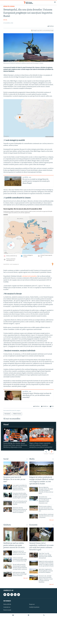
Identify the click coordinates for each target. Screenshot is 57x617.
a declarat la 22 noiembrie (29, 276)
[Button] (51, 26)
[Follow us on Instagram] (11, 594)
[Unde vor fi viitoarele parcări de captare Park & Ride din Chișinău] (7, 502)
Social (5, 459)
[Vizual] (13, 615)
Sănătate (7, 525)
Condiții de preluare (34, 607)
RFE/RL (5, 20)
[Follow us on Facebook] (4, 594)
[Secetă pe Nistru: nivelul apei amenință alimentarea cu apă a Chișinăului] (33, 516)
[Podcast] (28, 615)
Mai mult (51, 520)
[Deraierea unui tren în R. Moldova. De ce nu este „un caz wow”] (15, 468)
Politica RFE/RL (7, 604)
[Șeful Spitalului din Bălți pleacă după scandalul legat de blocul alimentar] (7, 574)
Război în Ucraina (9, 6)
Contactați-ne (6, 607)
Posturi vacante (7, 610)
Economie (33, 525)
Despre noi (32, 604)
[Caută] (44, 615)
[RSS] (15, 594)
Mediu (32, 459)
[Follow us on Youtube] (8, 594)
